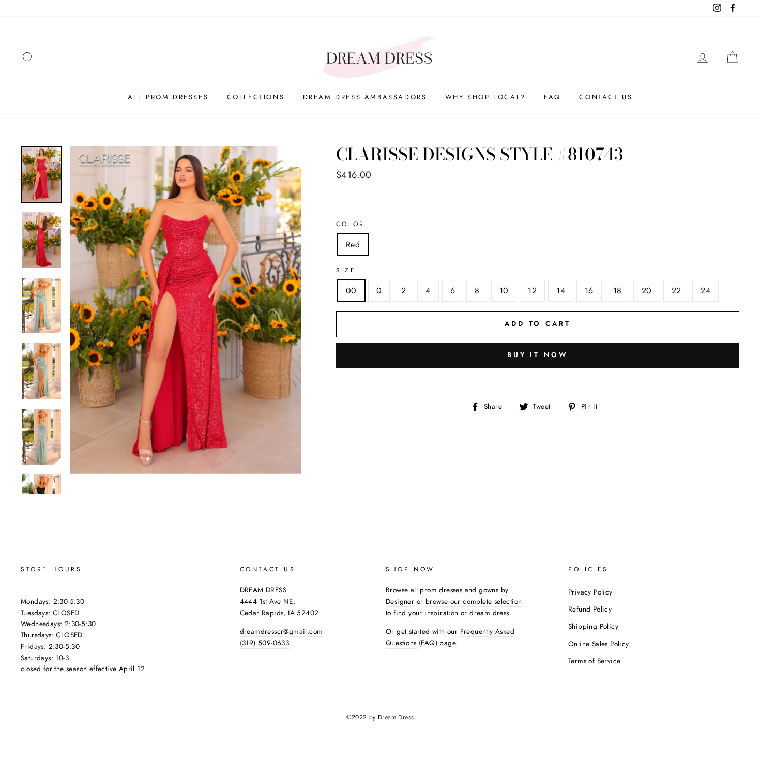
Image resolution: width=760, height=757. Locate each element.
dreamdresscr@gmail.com (281, 631)
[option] (185, 310)
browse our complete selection (473, 601)
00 (351, 290)
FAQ (552, 97)
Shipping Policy (593, 626)
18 (617, 290)
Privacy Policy (590, 592)
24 (705, 290)
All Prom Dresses (168, 97)
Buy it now (537, 355)
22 (676, 290)
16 (589, 290)
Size (346, 270)
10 (504, 290)
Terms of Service (594, 661)
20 (647, 290)
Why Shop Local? (485, 97)
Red (353, 244)
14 (560, 290)
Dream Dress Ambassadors (365, 97)
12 (532, 290)
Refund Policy (590, 609)
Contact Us (605, 97)
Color (350, 224)
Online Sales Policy (598, 644)
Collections (256, 97)
